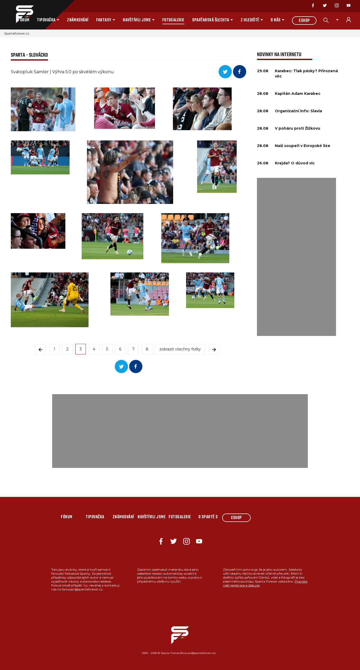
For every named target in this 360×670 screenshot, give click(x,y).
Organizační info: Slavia (298, 111)
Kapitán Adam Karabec (297, 93)
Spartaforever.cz (16, 33)
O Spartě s (208, 517)
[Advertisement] (296, 257)
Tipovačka (46, 20)
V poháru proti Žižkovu (297, 128)
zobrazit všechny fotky (180, 349)
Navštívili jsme (137, 20)
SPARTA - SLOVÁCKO (29, 55)
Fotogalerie (173, 20)
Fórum (23, 20)
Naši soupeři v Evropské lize (302, 145)
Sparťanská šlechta (210, 20)
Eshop (304, 20)
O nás (275, 20)
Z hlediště (250, 20)
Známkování (78, 20)
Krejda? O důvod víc (295, 163)
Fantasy (103, 20)
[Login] (351, 19)
